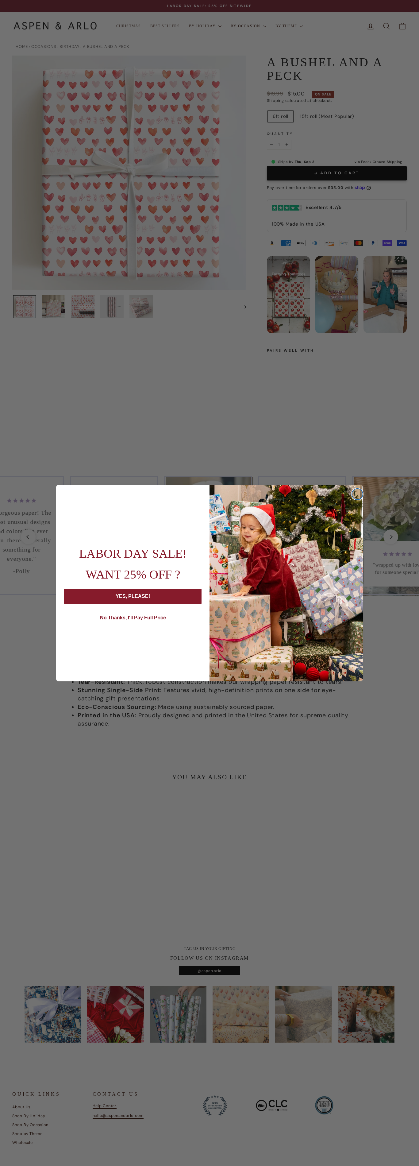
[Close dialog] (357, 494)
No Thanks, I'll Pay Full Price (133, 617)
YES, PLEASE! (133, 596)
